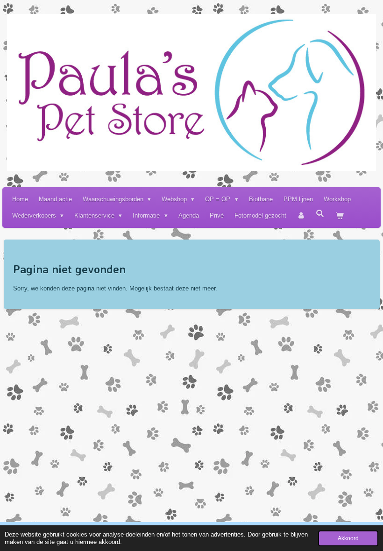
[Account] (301, 215)
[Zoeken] (320, 213)
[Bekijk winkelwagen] (339, 215)
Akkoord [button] (348, 538)
